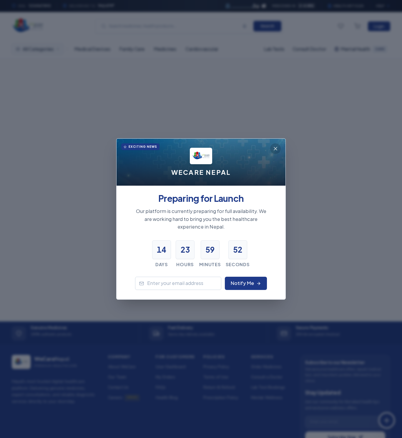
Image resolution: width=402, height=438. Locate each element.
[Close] (275, 148)
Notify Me (242, 283)
